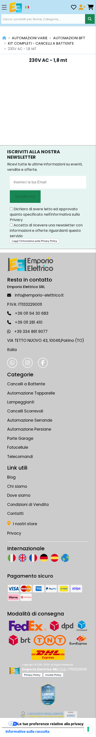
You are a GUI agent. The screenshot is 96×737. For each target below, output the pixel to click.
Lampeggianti (20, 402)
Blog (11, 477)
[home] (4, 38)
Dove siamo (18, 495)
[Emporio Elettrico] (16, 7)
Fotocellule (17, 447)
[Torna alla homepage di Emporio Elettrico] (14, 670)
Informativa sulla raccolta (27, 731)
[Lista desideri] (73, 8)
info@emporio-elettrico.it (39, 295)
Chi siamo (17, 486)
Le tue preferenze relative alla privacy (50, 724)
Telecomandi (20, 456)
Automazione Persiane (29, 429)
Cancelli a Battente (26, 384)
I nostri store (24, 524)
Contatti (15, 513)
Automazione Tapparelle (31, 393)
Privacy (14, 533)
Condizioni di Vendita (28, 504)
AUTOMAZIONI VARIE (30, 38)
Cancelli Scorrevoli (25, 411)
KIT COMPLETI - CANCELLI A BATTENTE (41, 43)
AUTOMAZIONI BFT (69, 38)
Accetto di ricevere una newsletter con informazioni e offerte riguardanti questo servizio (46, 230)
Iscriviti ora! (25, 196)
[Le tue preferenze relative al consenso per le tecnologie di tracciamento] (88, 729)
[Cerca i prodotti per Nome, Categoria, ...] (90, 19)
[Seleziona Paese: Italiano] (27, 7)
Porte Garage (20, 438)
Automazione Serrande (29, 420)
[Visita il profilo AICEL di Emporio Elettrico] (48, 714)
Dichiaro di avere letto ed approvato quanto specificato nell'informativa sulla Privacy (45, 214)
